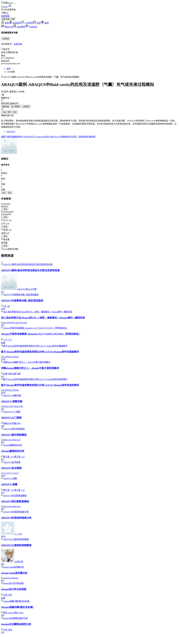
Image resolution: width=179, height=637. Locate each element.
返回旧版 (5, 16)
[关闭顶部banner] (14, 3)
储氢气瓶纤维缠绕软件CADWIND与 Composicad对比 (25, 137)
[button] (89, 76)
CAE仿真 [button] (10, 72)
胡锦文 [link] (5, 158)
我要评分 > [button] (6, 98)
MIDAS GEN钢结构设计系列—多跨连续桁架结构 (72, 137)
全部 (8, 69)
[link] (9, 146)
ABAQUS (10, 131)
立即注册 (18, 44)
